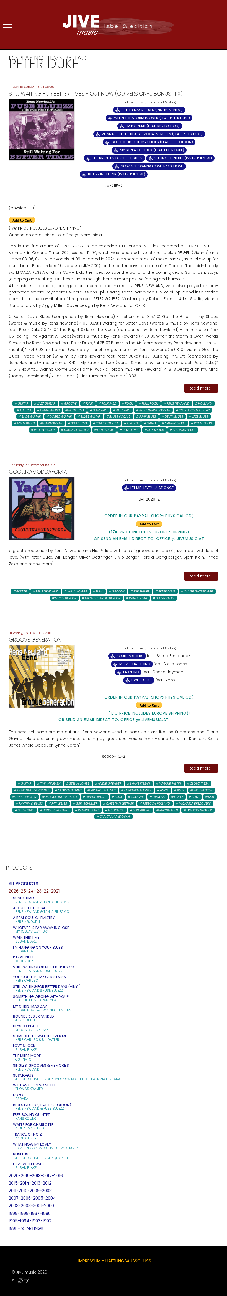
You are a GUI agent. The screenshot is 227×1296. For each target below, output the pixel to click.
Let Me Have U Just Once (152, 487)
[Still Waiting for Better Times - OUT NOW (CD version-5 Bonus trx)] (41, 129)
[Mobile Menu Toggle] (7, 25)
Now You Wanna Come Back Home (152, 166)
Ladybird (131, 672)
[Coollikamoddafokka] (41, 508)
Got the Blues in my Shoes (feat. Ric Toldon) (152, 142)
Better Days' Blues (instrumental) (152, 109)
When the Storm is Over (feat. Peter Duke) (152, 117)
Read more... (201, 388)
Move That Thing (134, 664)
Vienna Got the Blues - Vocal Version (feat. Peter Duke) (152, 134)
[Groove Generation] (41, 676)
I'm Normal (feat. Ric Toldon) (153, 126)
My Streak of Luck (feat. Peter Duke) (152, 150)
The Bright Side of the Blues (117, 158)
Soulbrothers (130, 656)
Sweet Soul (141, 680)
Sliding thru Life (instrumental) (183, 158)
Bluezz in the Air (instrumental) (116, 174)
